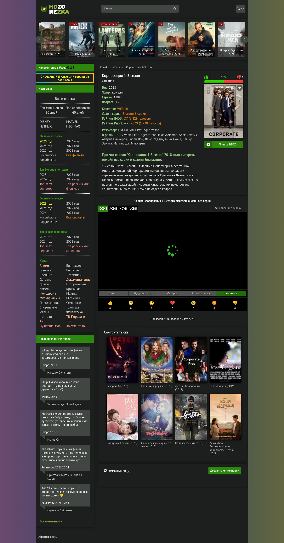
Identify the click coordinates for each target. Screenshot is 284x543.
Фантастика (74, 312)
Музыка (71, 293)
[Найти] (175, 9)
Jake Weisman (167, 135)
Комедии (46, 289)
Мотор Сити (54, 439)
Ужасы (44, 312)
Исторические (76, 284)
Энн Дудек (123, 135)
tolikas (45, 350)
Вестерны (73, 270)
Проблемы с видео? (229, 208)
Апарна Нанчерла (114, 139)
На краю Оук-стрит (59, 372)
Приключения (49, 303)
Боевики (45, 270)
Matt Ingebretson (147, 130)
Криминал (73, 289)
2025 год (46, 175)
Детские (45, 279)
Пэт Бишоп (126, 130)
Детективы (74, 275)
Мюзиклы (73, 298)
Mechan (46, 414)
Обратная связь (47, 537)
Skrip (45, 382)
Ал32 (45, 488)
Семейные (73, 303)
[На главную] (57, 8)
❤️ (172, 305)
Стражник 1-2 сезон (59, 510)
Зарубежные (48, 160)
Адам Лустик (188, 135)
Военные (46, 275)
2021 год (72, 150)
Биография (74, 265)
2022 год (46, 150)
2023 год (72, 141)
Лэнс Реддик (154, 139)
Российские (48, 155)
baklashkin (48, 449)
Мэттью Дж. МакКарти (129, 143)
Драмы (44, 284)
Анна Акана (173, 139)
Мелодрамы (48, 293)
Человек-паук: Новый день (64, 404)
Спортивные (48, 307)
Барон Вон (135, 139)
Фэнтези (46, 316)
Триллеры (73, 307)
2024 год (72, 146)
